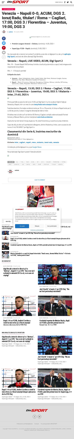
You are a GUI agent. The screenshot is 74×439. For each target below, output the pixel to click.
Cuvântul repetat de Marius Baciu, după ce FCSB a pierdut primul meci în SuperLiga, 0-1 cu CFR (41, 245)
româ (39, 164)
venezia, (60, 164)
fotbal (64, 162)
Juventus (16, 164)
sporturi (46, 164)
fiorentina (56, 162)
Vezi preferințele (52, 226)
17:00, (21, 162)
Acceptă (22, 226)
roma (34, 142)
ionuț (10, 164)
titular (53, 164)
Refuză (37, 226)
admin (11, 32)
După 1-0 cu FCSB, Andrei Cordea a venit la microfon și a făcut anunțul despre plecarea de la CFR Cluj (40, 239)
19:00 (27, 162)
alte (42, 162)
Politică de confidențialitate (37, 230)
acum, (32, 162)
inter (16, 142)
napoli (28, 142)
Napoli (28, 164)
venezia (56, 142)
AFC (38, 162)
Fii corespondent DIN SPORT (49, 424)
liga (23, 164)
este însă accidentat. (45, 117)
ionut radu (48, 142)
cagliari (22, 142)
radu (34, 164)
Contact (36, 424)
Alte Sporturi (7, 266)
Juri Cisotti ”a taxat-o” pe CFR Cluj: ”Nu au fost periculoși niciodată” (32, 233)
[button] (58, 209)
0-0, (17, 162)
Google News (37, 147)
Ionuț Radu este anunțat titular (45, 104)
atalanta (40, 142)
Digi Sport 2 (56, 61)
